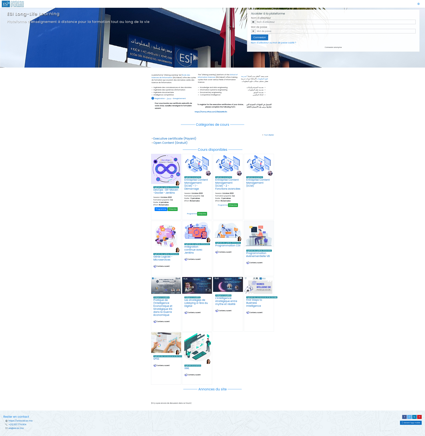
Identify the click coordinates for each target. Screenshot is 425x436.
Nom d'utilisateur (261, 17)
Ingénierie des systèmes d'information (166, 187)
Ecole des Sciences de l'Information (171, 76)
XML (186, 368)
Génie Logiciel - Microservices (162, 258)
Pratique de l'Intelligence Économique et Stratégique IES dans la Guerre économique (162, 307)
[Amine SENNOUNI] (208, 173)
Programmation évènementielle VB (258, 254)
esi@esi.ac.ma (16, 428)
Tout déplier (269, 135)
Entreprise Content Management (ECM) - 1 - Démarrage (196, 184)
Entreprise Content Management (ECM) (258, 183)
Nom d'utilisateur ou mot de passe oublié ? (273, 42)
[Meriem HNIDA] (177, 183)
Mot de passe (259, 27)
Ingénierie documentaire (193, 177)
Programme (161, 209)
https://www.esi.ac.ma (20, 420)
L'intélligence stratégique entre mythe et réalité (226, 301)
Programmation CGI (227, 245)
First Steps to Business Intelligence (254, 303)
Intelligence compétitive (161, 297)
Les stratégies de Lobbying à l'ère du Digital (196, 303)
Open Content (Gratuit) (170, 143)
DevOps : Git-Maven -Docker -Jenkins (165, 191)
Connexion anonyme (333, 47)
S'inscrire (173, 209)
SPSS (156, 359)
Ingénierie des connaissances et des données (262, 297)
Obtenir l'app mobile (411, 422)
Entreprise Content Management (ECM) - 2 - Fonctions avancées (227, 184)
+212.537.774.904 (17, 424)
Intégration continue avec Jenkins (193, 249)
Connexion (259, 37)
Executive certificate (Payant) (174, 138)
